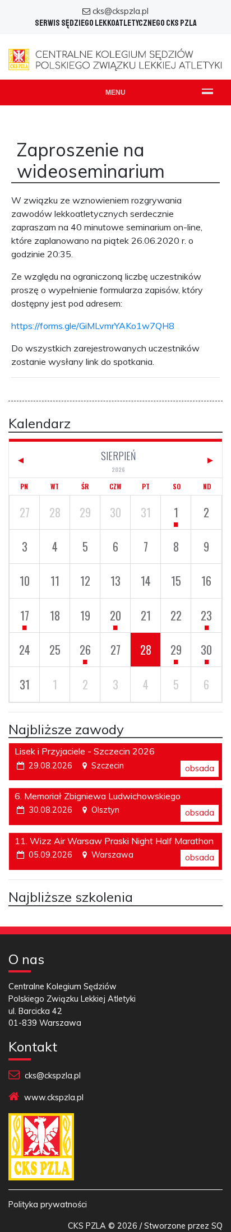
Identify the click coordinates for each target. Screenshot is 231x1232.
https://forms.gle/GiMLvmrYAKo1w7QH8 (92, 325)
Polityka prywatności (47, 1204)
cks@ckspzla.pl (121, 11)
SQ (217, 1226)
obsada (199, 768)
